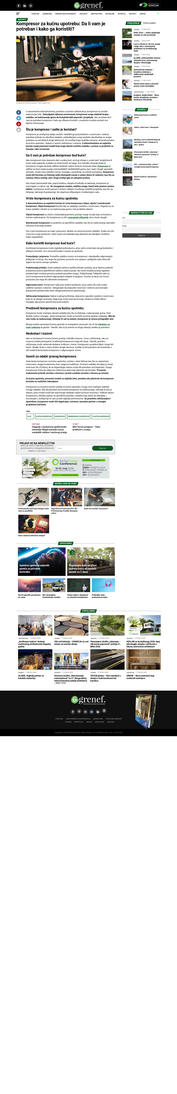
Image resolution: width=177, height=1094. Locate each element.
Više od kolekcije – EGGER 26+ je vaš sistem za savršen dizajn (71, 642)
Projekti (84, 14)
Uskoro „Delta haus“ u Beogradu (146, 127)
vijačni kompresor (100, 416)
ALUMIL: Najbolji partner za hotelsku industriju (31, 677)
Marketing (98, 719)
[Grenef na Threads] (104, 710)
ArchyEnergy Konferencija (78, 719)
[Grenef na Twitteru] (18, 118)
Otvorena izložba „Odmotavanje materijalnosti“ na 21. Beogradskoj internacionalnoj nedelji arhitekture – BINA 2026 (70, 679)
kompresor (60, 416)
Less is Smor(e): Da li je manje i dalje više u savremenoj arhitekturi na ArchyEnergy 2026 (147, 47)
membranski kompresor (78, 416)
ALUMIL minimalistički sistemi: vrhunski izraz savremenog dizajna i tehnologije (147, 60)
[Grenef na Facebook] (18, 112)
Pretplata (78, 722)
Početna (35, 14)
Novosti (132, 14)
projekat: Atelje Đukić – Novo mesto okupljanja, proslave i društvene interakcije (146, 97)
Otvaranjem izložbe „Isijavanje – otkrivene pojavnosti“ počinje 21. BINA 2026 (146, 154)
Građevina (47, 14)
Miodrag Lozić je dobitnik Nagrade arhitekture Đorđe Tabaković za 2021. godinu (147, 142)
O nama (68, 722)
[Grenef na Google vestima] (91, 711)
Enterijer (110, 14)
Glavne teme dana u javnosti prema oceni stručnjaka (146, 85)
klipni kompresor (44, 416)
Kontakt (111, 722)
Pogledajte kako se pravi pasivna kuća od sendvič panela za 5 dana (83, 568)
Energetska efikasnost (65, 14)
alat (29, 416)
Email (124, 226)
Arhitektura (96, 14)
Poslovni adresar (114, 719)
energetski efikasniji (78, 217)
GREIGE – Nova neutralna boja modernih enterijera (140, 677)
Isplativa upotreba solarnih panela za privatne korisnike (34, 568)
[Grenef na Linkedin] (97, 711)
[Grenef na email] (18, 130)
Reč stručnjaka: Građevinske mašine (51, 596)
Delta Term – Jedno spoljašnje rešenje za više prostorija (147, 34)
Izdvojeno (99, 722)
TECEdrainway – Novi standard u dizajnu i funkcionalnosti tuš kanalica (105, 678)
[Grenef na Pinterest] (18, 125)
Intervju (122, 14)
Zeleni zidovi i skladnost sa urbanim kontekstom (77, 596)
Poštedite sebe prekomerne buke (99, 596)
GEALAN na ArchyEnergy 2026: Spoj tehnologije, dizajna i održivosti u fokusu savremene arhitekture (143, 644)
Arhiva (143, 14)
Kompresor (102, 166)
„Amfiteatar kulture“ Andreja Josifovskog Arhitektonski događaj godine (34, 644)
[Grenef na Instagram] (85, 711)
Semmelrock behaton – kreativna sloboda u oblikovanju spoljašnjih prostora (144, 73)
